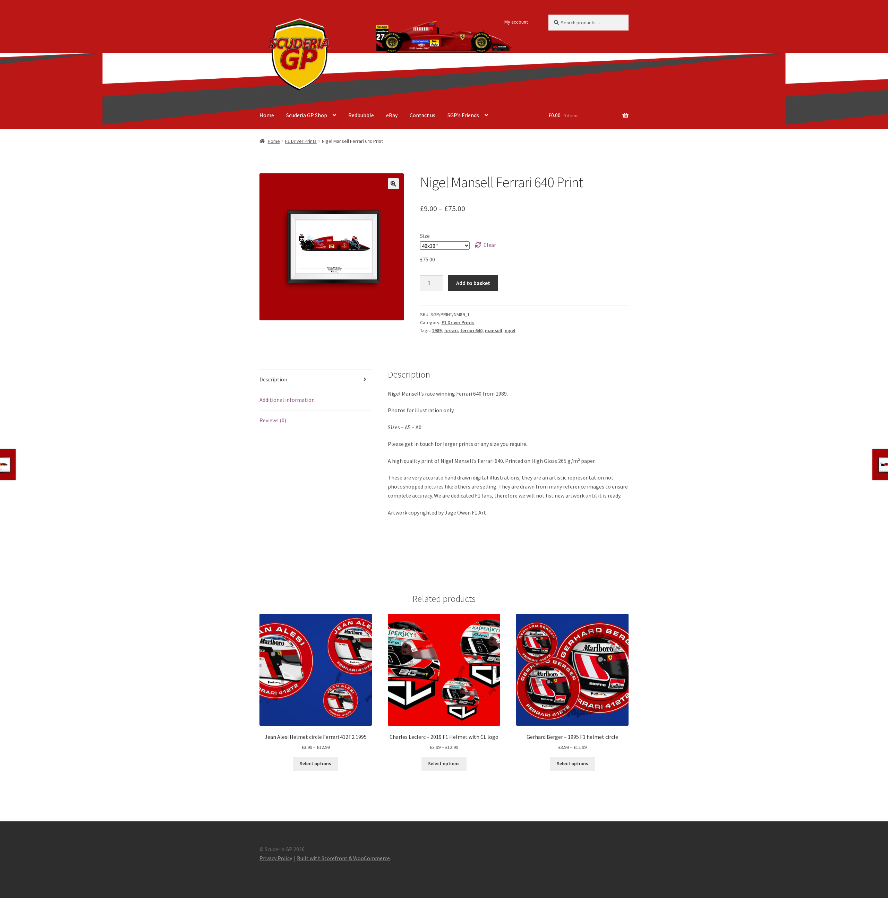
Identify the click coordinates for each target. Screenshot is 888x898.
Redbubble (361, 115)
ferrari (451, 330)
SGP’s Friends (463, 115)
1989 (437, 330)
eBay (392, 115)
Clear (490, 244)
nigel (510, 330)
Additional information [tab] (287, 399)
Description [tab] (273, 379)
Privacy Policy (275, 858)
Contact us (422, 115)
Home (266, 115)
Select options (315, 763)
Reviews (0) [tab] (272, 420)
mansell (493, 330)
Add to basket (473, 282)
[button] (393, 183)
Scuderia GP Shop (306, 115)
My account (516, 22)
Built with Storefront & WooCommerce (343, 858)
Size (425, 235)
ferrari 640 (471, 330)
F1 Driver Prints (301, 141)
